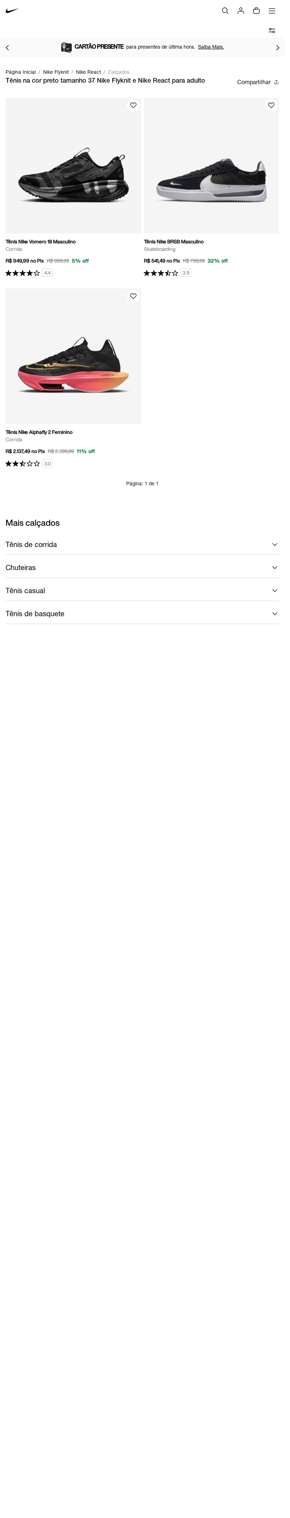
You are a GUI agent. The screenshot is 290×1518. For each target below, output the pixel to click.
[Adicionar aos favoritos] (133, 105)
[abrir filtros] (272, 30)
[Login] (241, 11)
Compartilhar (254, 81)
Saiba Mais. (211, 47)
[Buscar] (225, 11)
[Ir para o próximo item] (278, 47)
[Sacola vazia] (256, 11)
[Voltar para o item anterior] (7, 47)
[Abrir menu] (272, 11)
